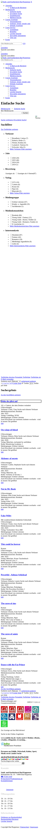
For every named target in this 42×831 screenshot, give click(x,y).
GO (24, 43)
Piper (14, 189)
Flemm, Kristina (18, 143)
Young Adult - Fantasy (20, 217)
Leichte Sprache (6, 821)
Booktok (15, 215)
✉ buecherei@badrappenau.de (12, 779)
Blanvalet (15, 191)
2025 (14, 160)
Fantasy (15, 237)
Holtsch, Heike (17, 140)
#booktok (15, 235)
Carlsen (14, 184)
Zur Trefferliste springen (9, 129)
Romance (15, 239)
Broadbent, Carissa (19, 138)
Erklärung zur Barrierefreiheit (11, 817)
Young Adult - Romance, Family (23, 222)
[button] (38, 117)
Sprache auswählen (8, 50)
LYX (14, 182)
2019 (14, 165)
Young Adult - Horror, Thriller (22, 220)
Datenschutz (24, 827)
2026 (14, 158)
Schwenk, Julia (17, 147)
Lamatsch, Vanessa (19, 145)
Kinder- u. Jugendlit (19, 204)
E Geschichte (17, 224)
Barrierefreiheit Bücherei (9, 819)
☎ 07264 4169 (6, 777)
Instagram (9, 790)
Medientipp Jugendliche (20, 242)
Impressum (34, 827)
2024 (14, 162)
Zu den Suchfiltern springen (11, 395)
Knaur (14, 187)
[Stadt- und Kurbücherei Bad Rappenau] (15, 2)
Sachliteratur (16, 206)
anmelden (4, 48)
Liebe (14, 244)
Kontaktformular (7, 781)
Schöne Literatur (18, 202)
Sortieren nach (6, 381)
